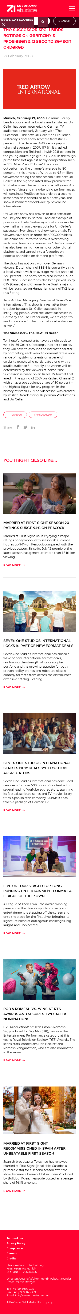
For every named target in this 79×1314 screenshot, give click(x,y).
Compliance (15, 1248)
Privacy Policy (16, 1243)
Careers (12, 1253)
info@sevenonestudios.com (33, 1295)
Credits (11, 1258)
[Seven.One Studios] (22, 8)
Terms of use (15, 1238)
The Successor (43, 414)
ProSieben (15, 414)
